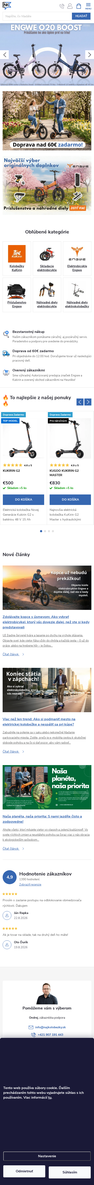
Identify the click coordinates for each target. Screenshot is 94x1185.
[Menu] (88, 6)
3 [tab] (49, 531)
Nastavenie (47, 1156)
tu (49, 1097)
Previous (80, 401)
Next (87, 401)
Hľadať (81, 16)
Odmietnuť (24, 1171)
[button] (4, 54)
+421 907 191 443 (50, 1035)
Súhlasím (70, 1172)
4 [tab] (53, 531)
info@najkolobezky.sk (50, 1027)
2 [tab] (45, 531)
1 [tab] (41, 531)
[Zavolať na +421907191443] (62, 6)
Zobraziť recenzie (30, 885)
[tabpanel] (23, 468)
